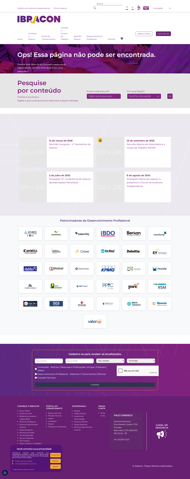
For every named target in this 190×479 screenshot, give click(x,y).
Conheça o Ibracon (32, 36)
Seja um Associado (26, 438)
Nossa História (24, 411)
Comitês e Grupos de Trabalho (65, 33)
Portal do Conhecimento (48, 37)
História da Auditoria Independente (33, 8)
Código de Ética (80, 413)
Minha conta (144, 34)
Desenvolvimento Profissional (94, 37)
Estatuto (77, 411)
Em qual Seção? (136, 91)
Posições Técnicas (46, 377)
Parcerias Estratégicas (27, 422)
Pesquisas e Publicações (57, 427)
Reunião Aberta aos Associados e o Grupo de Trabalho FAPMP (146, 144)
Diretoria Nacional (80, 422)
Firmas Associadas (26, 435)
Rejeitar (55, 461)
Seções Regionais (26, 430)
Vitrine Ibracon (60, 8)
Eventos (111, 39)
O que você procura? (98, 91)
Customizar (55, 455)
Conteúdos (52, 421)
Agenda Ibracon (77, 37)
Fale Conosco (24, 441)
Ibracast (51, 424)
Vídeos (50, 418)
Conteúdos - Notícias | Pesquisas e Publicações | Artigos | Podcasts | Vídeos (72, 369)
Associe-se (163, 34)
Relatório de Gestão (26, 433)
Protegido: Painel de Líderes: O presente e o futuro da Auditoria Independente (144, 180)
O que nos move (25, 413)
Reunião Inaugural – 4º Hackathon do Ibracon (70, 144)
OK (170, 96)
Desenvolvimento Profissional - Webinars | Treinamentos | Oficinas (71, 374)
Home (20, 39)
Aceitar (55, 466)
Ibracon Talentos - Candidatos (30, 444)
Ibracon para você (54, 413)
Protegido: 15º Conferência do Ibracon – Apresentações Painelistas (70, 179)
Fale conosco (123, 415)
